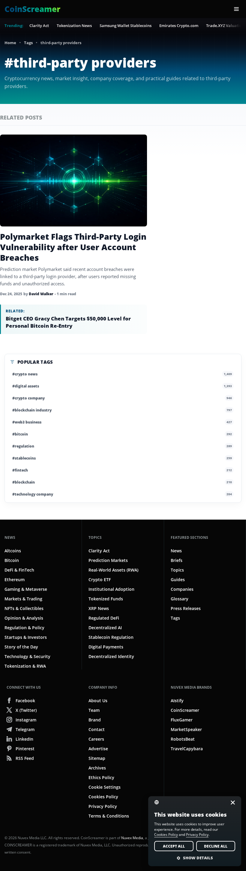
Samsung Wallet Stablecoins (126, 25)
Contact (96, 729)
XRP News (98, 608)
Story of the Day (21, 647)
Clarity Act (39, 25)
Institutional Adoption (111, 589)
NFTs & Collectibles (24, 608)
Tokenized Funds (105, 599)
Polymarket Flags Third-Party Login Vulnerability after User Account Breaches (73, 247)
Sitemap (96, 758)
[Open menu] (236, 9)
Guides (178, 579)
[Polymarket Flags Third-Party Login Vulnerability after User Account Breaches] (73, 180)
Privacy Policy (102, 806)
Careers (96, 739)
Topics (95, 537)
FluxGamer (182, 720)
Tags (28, 42)
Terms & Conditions (108, 816)
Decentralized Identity (111, 656)
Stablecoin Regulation (111, 637)
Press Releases (186, 608)
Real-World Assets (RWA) (113, 570)
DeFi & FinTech (19, 570)
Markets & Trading (23, 599)
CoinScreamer (185, 710)
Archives (97, 768)
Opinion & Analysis (23, 618)
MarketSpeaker (186, 729)
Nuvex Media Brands (191, 687)
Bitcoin (11, 560)
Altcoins (12, 551)
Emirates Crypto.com (178, 25)
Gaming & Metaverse (25, 589)
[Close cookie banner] (231, 802)
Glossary (179, 599)
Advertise (98, 748)
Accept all (174, 846)
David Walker (41, 293)
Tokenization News (74, 25)
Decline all (215, 846)
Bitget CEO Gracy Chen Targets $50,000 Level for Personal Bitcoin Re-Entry (68, 322)
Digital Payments (105, 647)
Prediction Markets (108, 560)
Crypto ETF (99, 579)
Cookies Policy (103, 797)
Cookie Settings (104, 787)
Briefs (176, 560)
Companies (182, 589)
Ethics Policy (101, 777)
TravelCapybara (187, 748)
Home (10, 42)
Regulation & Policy (24, 627)
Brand (94, 720)
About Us (97, 700)
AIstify (177, 700)
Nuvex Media (132, 837)
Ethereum (14, 579)
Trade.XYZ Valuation (225, 25)
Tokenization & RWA (25, 666)
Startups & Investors (25, 637)
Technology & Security (27, 656)
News (9, 537)
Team (94, 710)
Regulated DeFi (103, 618)
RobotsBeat (183, 739)
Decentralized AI (105, 627)
